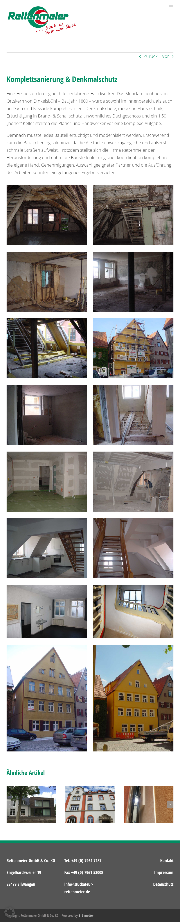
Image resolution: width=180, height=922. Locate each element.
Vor (165, 56)
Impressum (163, 872)
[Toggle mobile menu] (171, 6)
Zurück (151, 56)
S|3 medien (86, 915)
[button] (10, 804)
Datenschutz (163, 884)
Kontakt (166, 860)
